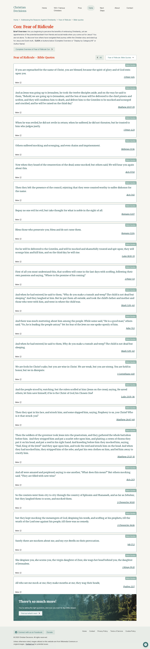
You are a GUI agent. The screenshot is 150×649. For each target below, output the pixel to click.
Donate (50, 632)
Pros (80, 8)
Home (44, 8)
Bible (17, 83)
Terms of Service (116, 631)
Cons (91, 8)
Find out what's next (29, 613)
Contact (130, 8)
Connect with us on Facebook (30, 632)
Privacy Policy (103, 631)
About (117, 8)
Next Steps (102, 9)
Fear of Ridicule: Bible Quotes (119, 57)
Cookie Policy (131, 631)
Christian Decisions (20, 9)
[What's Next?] (145, 644)
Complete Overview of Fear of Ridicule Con (33, 49)
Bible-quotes (78, 20)
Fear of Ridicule (65, 20)
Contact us (30, 644)
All (101, 57)
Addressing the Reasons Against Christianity (38, 20)
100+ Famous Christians (59, 9)
